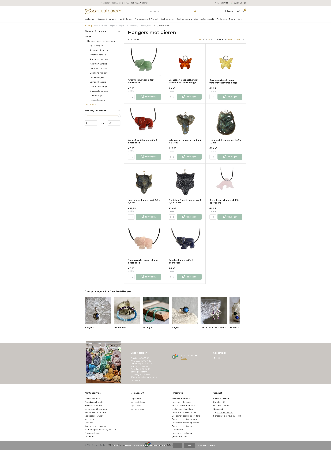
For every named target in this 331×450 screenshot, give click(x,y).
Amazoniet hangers (99, 50)
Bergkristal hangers (98, 73)
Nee (189, 445)
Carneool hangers (98, 82)
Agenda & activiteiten (94, 402)
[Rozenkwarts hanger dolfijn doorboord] (225, 182)
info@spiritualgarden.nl (230, 416)
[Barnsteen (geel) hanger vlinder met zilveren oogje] (225, 62)
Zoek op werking (184, 19)
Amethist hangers (98, 55)
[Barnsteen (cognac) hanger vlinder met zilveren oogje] (185, 62)
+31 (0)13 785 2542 (225, 412)
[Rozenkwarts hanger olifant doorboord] (144, 242)
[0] (243, 11)
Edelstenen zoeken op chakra (185, 423)
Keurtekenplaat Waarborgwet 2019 (100, 429)
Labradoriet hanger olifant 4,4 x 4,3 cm (185, 141)
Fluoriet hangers (97, 100)
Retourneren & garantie (95, 412)
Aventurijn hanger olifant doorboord (141, 81)
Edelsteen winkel (92, 399)
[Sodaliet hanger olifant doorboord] (185, 242)
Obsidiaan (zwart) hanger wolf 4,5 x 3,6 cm (185, 201)
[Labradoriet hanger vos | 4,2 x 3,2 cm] (225, 122)
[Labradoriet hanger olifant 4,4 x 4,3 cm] (185, 122)
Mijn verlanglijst (137, 409)
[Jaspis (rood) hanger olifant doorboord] (144, 122)
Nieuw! (232, 19)
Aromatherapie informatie (183, 405)
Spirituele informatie (181, 399)
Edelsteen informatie (181, 402)
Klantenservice (221, 3)
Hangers (121, 26)
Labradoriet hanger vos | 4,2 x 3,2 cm (225, 141)
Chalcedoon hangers (99, 86)
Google (243, 3)
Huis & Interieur (125, 19)
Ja (178, 445)
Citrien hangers (97, 95)
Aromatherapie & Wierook (146, 19)
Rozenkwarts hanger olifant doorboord (143, 261)
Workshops (221, 19)
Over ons (89, 423)
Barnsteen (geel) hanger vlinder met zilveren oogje (223, 81)
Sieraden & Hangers (106, 19)
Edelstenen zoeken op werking (186, 416)
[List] (200, 39)
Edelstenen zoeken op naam (185, 412)
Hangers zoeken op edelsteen (101, 41)
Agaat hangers (96, 46)
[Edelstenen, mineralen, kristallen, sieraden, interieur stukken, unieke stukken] (103, 11)
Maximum (114, 123)
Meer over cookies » (206, 445)
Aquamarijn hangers (99, 59)
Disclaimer (89, 436)
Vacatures (89, 419)
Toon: (205, 39)
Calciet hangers (97, 77)
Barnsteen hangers (98, 68)
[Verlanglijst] (238, 11)
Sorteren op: (221, 39)
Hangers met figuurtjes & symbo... (139, 26)
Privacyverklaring (92, 433)
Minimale (91, 123)
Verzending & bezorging (96, 409)
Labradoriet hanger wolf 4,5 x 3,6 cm (144, 201)
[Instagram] (219, 358)
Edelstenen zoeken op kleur (184, 419)
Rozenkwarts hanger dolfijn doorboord (224, 201)
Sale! (240, 19)
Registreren (136, 399)
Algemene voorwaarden (96, 426)
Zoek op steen (167, 19)
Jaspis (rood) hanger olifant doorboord (142, 141)
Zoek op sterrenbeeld (204, 19)
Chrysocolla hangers (99, 91)
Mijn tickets (136, 405)
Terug (89, 26)
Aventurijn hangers (98, 64)
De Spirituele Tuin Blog (182, 409)
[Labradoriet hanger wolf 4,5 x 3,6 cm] (144, 182)
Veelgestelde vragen (94, 416)
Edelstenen (90, 19)
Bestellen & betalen (93, 405)
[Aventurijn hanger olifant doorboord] (144, 62)
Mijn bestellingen (138, 402)
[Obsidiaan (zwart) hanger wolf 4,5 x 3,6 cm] (185, 182)
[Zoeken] (195, 11)
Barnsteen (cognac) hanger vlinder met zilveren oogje (183, 81)
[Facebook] (214, 358)
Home (96, 26)
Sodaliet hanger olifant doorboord (181, 261)
